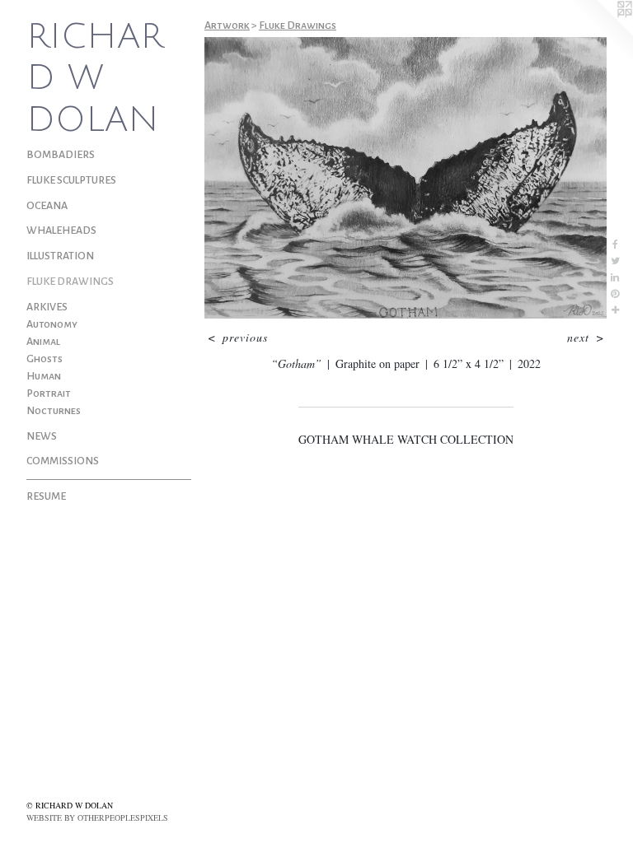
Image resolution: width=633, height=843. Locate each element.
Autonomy (51, 324)
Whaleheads (61, 230)
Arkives (47, 307)
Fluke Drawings (70, 281)
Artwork (227, 25)
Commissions (62, 461)
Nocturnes (53, 411)
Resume (46, 496)
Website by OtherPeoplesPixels (97, 817)
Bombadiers (60, 155)
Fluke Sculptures (71, 180)
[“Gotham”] (405, 178)
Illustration (60, 256)
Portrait (48, 393)
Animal (43, 341)
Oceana (47, 206)
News (41, 436)
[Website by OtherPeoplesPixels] (600, 33)
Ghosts (44, 359)
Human (43, 376)
